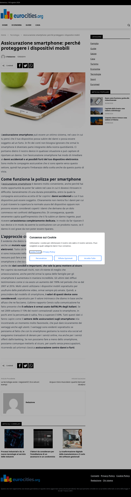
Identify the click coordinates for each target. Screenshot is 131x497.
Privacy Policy (49, 252)
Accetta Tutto (89, 258)
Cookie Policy (35, 252)
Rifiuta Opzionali (65, 258)
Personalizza (41, 258)
